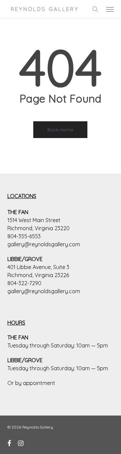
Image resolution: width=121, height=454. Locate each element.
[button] (110, 9)
